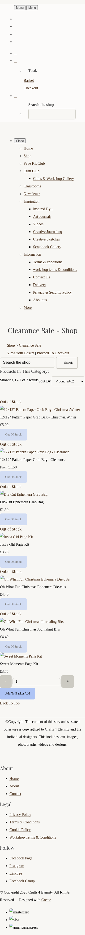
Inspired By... (43, 209)
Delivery (39, 285)
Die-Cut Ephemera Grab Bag (22, 502)
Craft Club (31, 171)
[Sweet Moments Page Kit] (21, 656)
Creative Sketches (46, 239)
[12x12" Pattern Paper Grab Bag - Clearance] (34, 452)
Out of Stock (10, 401)
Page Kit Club (34, 163)
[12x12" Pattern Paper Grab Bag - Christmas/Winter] (40, 410)
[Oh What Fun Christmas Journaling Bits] (32, 622)
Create (46, 900)
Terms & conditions (47, 262)
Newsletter (32, 194)
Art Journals (42, 216)
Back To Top (10, 703)
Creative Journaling (47, 232)
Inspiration (31, 201)
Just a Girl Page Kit (14, 544)
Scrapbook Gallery (47, 247)
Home (28, 148)
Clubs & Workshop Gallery (53, 179)
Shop (27, 156)
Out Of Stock (13, 434)
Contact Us (41, 277)
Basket (29, 80)
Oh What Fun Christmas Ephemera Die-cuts (33, 587)
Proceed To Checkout (53, 353)
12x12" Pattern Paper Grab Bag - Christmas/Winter (38, 417)
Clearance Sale (30, 345)
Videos (38, 224)
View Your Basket (20, 353)
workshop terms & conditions (55, 270)
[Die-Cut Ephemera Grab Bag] (23, 494)
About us (40, 300)
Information (32, 254)
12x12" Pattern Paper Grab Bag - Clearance (32, 460)
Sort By (44, 381)
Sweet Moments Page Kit (19, 664)
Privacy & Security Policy (52, 292)
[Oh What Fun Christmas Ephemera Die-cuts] (35, 579)
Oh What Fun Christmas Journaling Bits (30, 629)
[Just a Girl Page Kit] (16, 537)
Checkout (31, 88)
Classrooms (32, 186)
